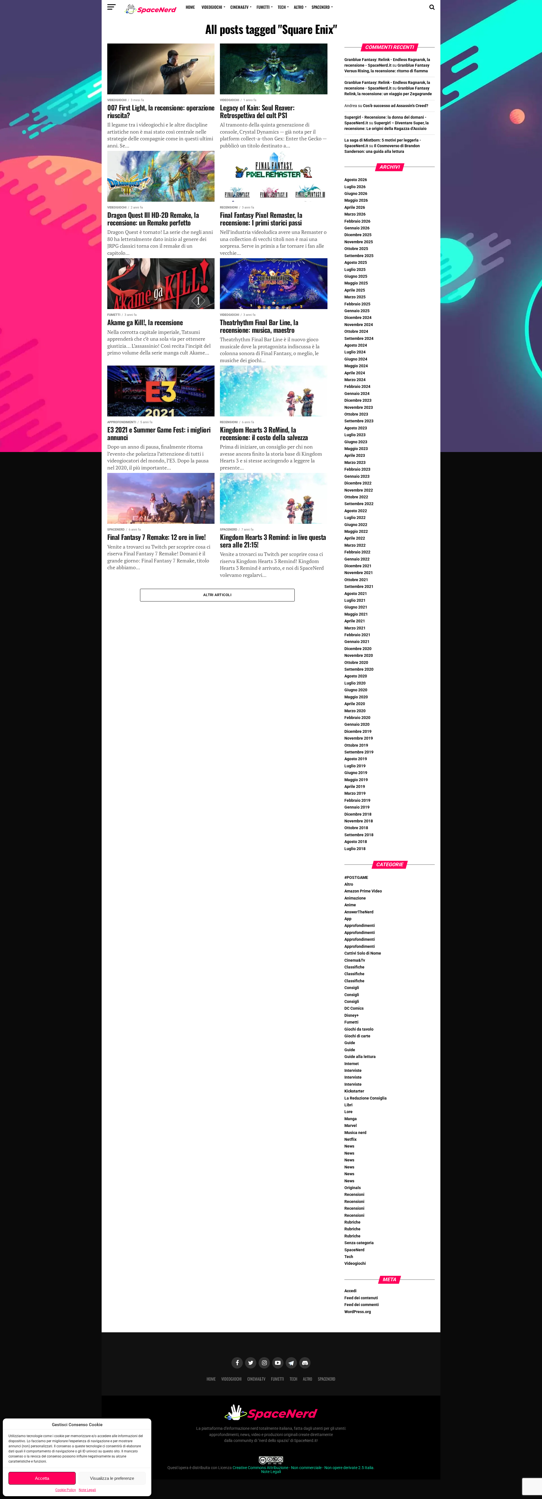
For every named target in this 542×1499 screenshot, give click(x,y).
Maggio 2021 (356, 614)
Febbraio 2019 (357, 800)
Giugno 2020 (355, 690)
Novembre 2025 (358, 242)
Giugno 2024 (355, 359)
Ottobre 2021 (356, 579)
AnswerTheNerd (358, 912)
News (349, 1146)
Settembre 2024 (358, 338)
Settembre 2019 (358, 752)
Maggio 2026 (356, 200)
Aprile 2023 (354, 455)
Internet (351, 1063)
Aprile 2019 (354, 786)
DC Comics (354, 1008)
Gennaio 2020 (357, 724)
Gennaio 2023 (357, 476)
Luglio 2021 (355, 600)
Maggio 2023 (356, 448)
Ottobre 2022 (356, 497)
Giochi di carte (357, 1036)
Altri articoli (217, 595)
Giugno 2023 (355, 442)
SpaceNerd (321, 7)
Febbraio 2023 (357, 469)
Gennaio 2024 (357, 393)
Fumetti (263, 7)
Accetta (42, 1478)
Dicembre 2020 (357, 648)
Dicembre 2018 (357, 814)
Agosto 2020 (355, 676)
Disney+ (351, 1015)
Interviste (353, 1070)
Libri (348, 1105)
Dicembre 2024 (357, 317)
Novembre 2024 (358, 324)
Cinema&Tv (239, 7)
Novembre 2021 (358, 572)
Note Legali (87, 1490)
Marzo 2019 (355, 793)
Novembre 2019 (358, 738)
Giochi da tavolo (358, 1029)
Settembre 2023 (358, 421)
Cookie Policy (65, 1490)
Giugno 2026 (355, 193)
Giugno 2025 (355, 276)
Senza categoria (359, 1243)
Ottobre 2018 (356, 827)
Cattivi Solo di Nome (362, 953)
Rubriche (352, 1222)
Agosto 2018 (355, 841)
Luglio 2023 (355, 435)
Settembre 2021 (358, 586)
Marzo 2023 (355, 462)
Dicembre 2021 (357, 566)
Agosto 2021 (355, 593)
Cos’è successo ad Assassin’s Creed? (395, 105)
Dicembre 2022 (357, 483)
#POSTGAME (356, 877)
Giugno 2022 (355, 524)
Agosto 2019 (355, 759)
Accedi (350, 1291)
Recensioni (354, 1194)
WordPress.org (357, 1311)
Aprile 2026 (354, 207)
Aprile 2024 (354, 373)
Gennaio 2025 (357, 311)
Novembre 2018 (358, 821)
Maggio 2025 (356, 283)
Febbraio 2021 (357, 635)
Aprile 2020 (354, 703)
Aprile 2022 (354, 538)
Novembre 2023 (358, 407)
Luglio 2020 (355, 683)
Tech (282, 7)
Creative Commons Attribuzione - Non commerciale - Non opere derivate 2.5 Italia (303, 1467)
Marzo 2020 (355, 711)
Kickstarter (354, 1091)
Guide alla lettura (360, 1056)
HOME (190, 7)
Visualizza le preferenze (112, 1478)
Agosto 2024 (355, 345)
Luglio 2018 (355, 848)
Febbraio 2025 (357, 304)
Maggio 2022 (356, 531)
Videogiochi (212, 7)
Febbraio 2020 (357, 717)
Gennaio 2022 (357, 559)
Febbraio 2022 (357, 552)
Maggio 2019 (356, 779)
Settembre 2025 (358, 255)
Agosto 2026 (355, 179)
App (347, 918)
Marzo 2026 (355, 214)
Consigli (351, 987)
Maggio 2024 (356, 366)
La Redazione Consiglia (365, 1098)
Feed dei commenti (361, 1304)
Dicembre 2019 (357, 731)
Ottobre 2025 (356, 248)
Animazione (355, 898)
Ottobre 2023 (356, 414)
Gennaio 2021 (357, 641)
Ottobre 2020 (356, 662)
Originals (352, 1187)
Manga (350, 1118)
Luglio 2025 (355, 269)
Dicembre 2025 (357, 235)
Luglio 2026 (355, 186)
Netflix (350, 1139)
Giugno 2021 (355, 607)
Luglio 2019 (355, 766)
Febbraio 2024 (357, 386)
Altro (298, 7)
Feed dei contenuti (361, 1298)
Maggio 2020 (356, 697)
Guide (349, 1042)
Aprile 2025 (354, 290)
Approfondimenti (359, 925)
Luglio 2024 (355, 352)
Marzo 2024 (355, 379)
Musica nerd (355, 1132)
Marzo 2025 (355, 297)
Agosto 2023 (355, 428)
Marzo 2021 (355, 628)
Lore (348, 1111)
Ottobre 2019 (356, 745)
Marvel (350, 1125)
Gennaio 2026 (357, 228)
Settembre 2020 (358, 669)
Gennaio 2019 (357, 807)
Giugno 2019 (355, 772)
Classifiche (354, 967)
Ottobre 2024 (356, 331)
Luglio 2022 (355, 517)
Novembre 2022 (358, 490)
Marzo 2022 (355, 545)
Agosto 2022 (355, 511)
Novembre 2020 (358, 655)
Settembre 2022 (358, 503)
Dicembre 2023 (357, 400)
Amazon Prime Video (363, 891)
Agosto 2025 (355, 262)
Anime (350, 905)
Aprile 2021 (354, 621)
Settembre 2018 (358, 835)
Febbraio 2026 (357, 221)
